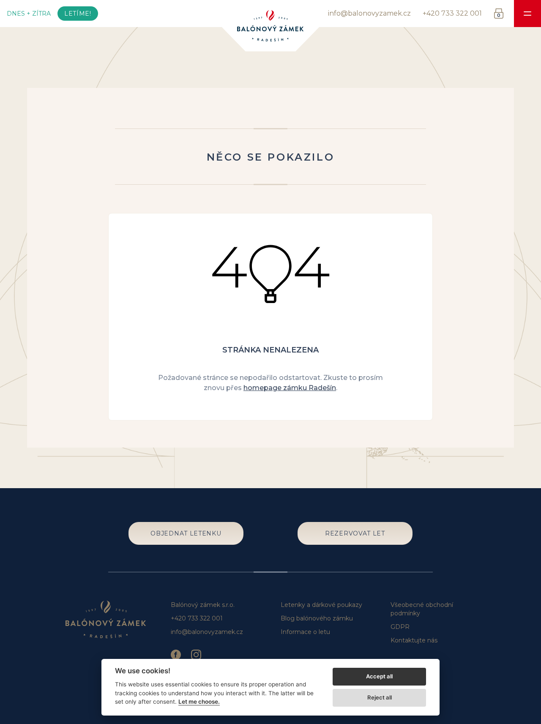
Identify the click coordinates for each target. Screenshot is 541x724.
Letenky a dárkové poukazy (321, 605)
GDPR (400, 627)
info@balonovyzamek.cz (369, 13)
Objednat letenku (185, 533)
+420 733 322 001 (452, 13)
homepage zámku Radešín (289, 388)
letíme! (77, 13)
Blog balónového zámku (317, 618)
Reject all (379, 697)
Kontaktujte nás (414, 640)
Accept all (379, 676)
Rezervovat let (355, 533)
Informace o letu (305, 632)
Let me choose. (199, 701)
